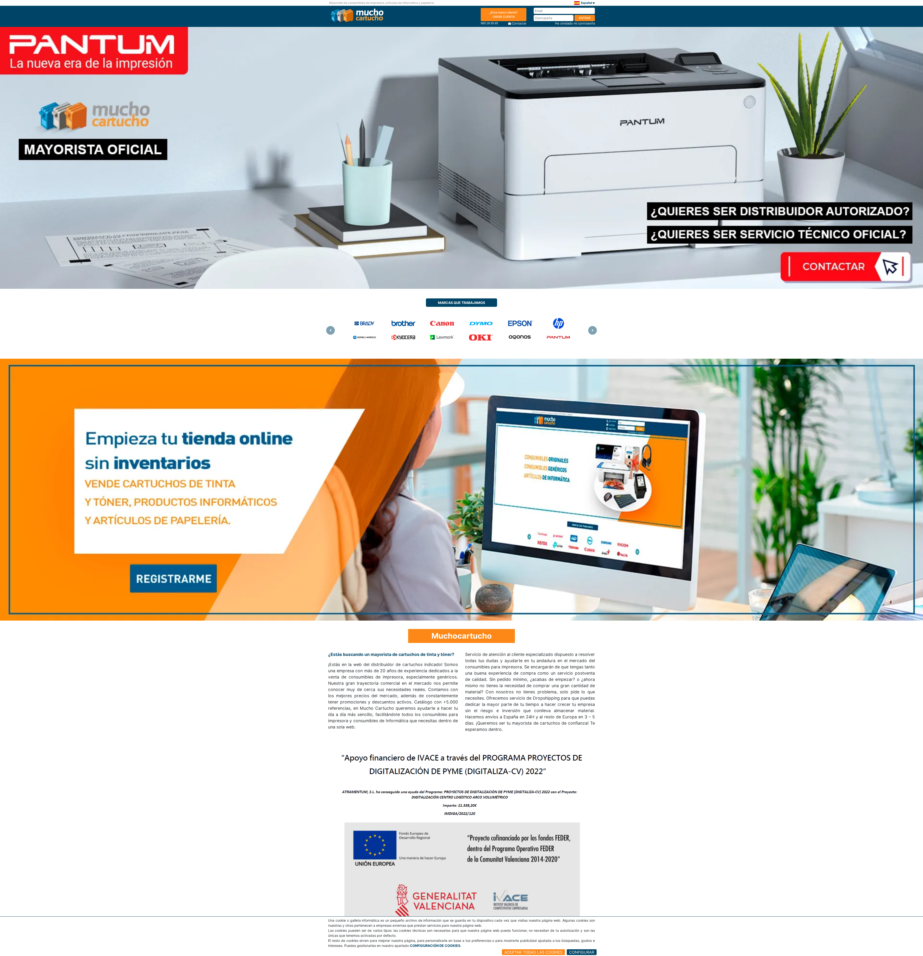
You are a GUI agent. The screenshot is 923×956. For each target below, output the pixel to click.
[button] (330, 330)
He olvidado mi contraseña (575, 23)
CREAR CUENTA (504, 15)
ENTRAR (585, 18)
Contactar (519, 23)
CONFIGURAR (581, 952)
